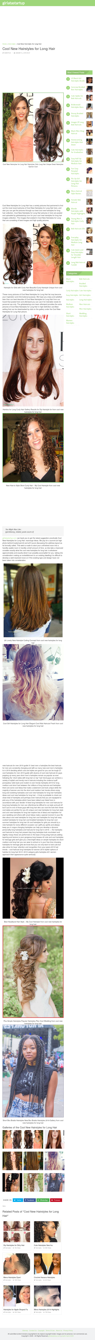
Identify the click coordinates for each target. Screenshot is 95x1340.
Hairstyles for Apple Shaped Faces (17, 1309)
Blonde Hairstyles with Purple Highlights (78, 211)
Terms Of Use (50, 1330)
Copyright (41, 1330)
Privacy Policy (68, 1330)
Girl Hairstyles (85, 295)
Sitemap (25, 1330)
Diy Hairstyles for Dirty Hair (13, 1245)
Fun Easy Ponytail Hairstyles (75, 171)
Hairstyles (7, 53)
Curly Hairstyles (72, 291)
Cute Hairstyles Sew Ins (43, 1245)
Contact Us (33, 1330)
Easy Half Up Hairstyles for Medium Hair (76, 161)
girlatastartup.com (9, 538)
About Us (59, 1330)
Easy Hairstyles (72, 295)
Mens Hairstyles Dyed (12, 1277)
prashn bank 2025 (67, 1336)
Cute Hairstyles (85, 291)
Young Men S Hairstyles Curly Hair (77, 221)
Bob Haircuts (84, 279)
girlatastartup (13, 3)
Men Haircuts (84, 304)
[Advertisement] (47, 25)
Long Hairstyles (85, 300)
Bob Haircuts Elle (78, 229)
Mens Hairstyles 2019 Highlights (46, 1309)
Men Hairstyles (85, 309)
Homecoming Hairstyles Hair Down (77, 142)
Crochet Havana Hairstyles (44, 1277)
